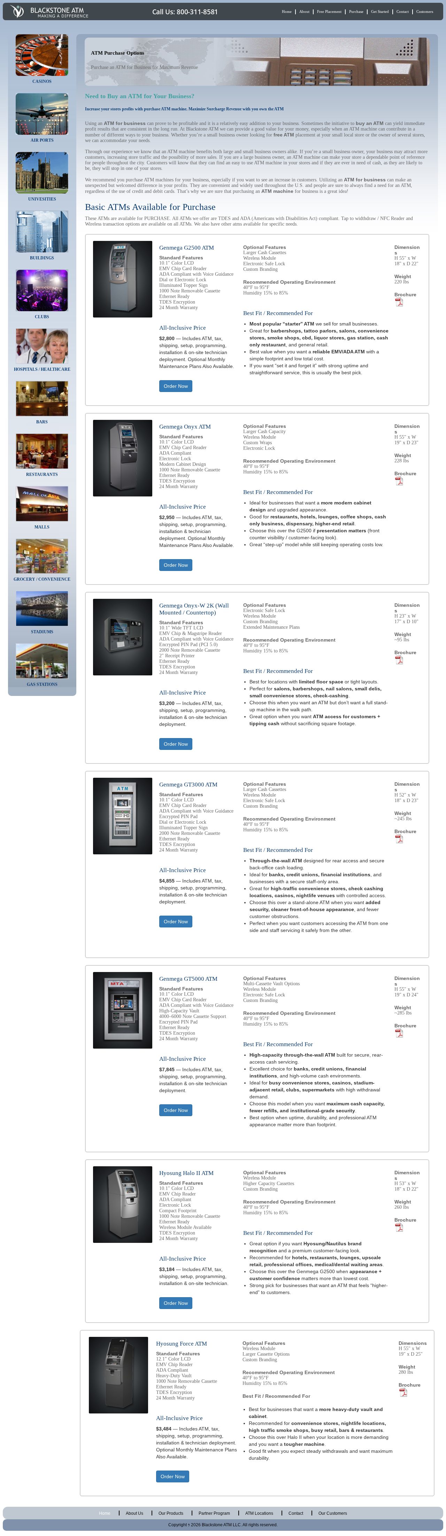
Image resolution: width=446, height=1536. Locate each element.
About (304, 11)
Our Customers (332, 1513)
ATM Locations (259, 1513)
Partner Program (214, 1513)
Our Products (171, 1513)
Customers (424, 11)
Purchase (356, 11)
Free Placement (329, 11)
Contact (403, 11)
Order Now (176, 386)
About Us (134, 1513)
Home (287, 11)
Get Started (380, 11)
